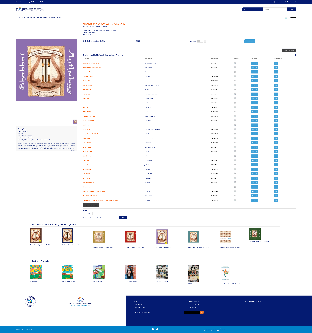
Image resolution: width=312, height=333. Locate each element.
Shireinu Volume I (98, 281)
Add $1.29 (254, 63)
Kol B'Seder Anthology (162, 281)
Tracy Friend (148, 94)
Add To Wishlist (289, 50)
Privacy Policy (28, 329)
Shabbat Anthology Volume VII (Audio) (198, 247)
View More (72, 150)
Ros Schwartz (148, 160)
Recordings (92, 32)
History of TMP (139, 304)
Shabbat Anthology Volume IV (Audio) (103, 247)
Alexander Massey (149, 72)
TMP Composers (194, 301)
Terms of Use (19, 329)
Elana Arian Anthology (131, 281)
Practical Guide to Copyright (253, 301)
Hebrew (26, 138)
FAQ (136, 301)
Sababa (147, 89)
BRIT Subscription (140, 307)
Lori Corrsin (148, 129)
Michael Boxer (94, 26)
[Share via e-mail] (286, 18)
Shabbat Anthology (27, 136)
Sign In (271, 2)
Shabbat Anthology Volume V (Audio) (135, 247)
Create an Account (281, 2)
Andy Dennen (155, 94)
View (276, 63)
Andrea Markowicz (150, 116)
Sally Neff (147, 63)
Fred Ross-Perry (149, 178)
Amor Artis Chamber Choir (152, 85)
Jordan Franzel (148, 156)
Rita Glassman (148, 67)
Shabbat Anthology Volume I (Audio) (40, 245)
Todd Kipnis (148, 76)
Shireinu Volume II (35, 281)
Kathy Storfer (148, 169)
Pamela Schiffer (149, 138)
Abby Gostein (148, 195)
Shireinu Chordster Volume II (69, 281)
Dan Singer (153, 63)
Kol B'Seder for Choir (193, 284)
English (30, 138)
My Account (292, 2)
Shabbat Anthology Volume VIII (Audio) (230, 247)
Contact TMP (193, 307)
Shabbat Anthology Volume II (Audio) (71, 245)
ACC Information (194, 304)
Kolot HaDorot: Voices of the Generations (231, 284)
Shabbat (87, 213)
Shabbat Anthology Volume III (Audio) (259, 241)
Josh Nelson (148, 142)
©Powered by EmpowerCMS (211, 331)
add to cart (249, 41)
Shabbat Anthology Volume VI (164, 247)
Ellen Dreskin (148, 81)
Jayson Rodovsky (102, 26)
